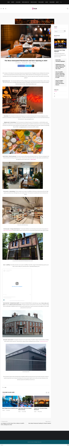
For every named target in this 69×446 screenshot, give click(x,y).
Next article (48, 421)
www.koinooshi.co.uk (44, 341)
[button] (61, 2)
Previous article (4, 421)
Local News (18, 2)
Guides (46, 2)
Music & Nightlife (25, 2)
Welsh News (52, 2)
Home (8, 2)
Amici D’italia (33, 159)
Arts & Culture (34, 2)
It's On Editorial (18, 62)
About (57, 2)
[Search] (67, 8)
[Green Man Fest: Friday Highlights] (60, 44)
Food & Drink (41, 2)
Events (12, 2)
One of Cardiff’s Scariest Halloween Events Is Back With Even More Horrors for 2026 (60, 74)
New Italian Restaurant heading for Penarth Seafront (39, 423)
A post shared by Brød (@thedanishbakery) (17, 300)
